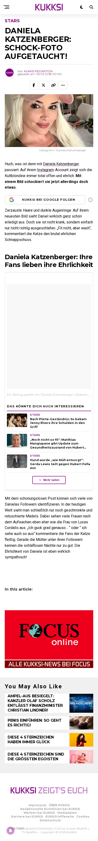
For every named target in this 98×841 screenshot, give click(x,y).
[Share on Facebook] (33, 85)
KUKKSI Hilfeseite (59, 816)
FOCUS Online (65, 828)
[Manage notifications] (10, 830)
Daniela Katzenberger (61, 164)
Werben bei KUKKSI (39, 812)
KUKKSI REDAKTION (38, 71)
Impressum (37, 805)
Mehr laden (51, 480)
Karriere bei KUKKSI (27, 816)
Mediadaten (67, 812)
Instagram (45, 170)
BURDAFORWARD (39, 828)
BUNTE (82, 828)
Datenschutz (50, 820)
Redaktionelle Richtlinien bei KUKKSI (50, 809)
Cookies (82, 816)
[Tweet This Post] (43, 85)
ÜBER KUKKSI (59, 805)
